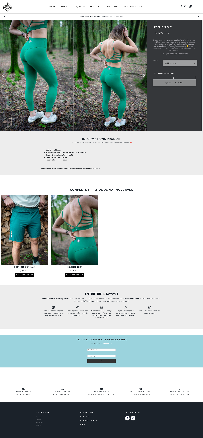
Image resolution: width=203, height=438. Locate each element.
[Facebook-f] (127, 418)
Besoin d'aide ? (87, 413)
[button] (52, 7)
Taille (155, 61)
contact (84, 417)
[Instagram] (133, 418)
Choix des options (24, 275)
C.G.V (82, 425)
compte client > (88, 421)
